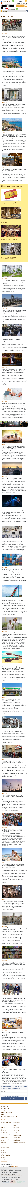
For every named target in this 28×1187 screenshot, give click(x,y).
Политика (3, 1130)
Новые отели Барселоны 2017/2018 (8, 221)
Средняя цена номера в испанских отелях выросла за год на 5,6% (14, 170)
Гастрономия (4, 1137)
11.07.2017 (4, 793)
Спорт (2, 1140)
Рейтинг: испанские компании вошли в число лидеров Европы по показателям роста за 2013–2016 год (13, 447)
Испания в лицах (17, 1129)
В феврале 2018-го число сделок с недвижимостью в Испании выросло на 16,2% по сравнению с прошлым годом (14, 480)
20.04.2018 (4, 367)
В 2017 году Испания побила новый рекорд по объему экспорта (12, 570)
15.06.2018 (4, 70)
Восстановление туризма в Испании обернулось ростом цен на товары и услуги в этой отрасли (13, 865)
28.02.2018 (4, 540)
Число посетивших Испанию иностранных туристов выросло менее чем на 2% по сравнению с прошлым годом (13, 37)
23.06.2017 (4, 899)
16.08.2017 (4, 730)
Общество (3, 1142)
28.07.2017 (4, 759)
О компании (20, 1)
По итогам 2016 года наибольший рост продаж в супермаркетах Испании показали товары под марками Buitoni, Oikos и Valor (13, 964)
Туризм (15, 1132)
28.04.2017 (4, 1067)
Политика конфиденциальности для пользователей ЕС (10, 1177)
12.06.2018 (4, 102)
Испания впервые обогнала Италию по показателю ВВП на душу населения (13, 369)
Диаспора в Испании (6, 1129)
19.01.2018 (4, 599)
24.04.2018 (4, 338)
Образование (17, 1137)
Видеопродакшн (5, 1147)
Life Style (3, 1127)
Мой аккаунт (4, 1161)
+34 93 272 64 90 (6, 3)
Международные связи (19, 1142)
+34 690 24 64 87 (6, 1)
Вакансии (3, 1152)
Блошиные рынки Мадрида (9, 239)
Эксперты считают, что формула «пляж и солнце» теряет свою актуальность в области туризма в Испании (14, 668)
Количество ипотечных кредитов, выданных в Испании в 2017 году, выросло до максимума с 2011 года (12, 543)
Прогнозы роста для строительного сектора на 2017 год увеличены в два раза (13, 796)
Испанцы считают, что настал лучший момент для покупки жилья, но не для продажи (13, 282)
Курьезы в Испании (6, 1144)
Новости (5, 11)
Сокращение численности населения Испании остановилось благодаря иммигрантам (13, 830)
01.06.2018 (4, 132)
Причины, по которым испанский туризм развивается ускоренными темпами (14, 72)
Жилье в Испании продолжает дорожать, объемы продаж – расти (14, 928)
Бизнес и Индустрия (6, 1122)
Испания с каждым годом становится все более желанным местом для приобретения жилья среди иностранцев (14, 135)
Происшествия (17, 1140)
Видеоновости (17, 1122)
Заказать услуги (22, 8)
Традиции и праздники (6, 1134)
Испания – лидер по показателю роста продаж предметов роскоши (13, 104)
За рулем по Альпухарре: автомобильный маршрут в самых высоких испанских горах (10, 258)
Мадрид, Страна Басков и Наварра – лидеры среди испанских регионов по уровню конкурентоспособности (13, 602)
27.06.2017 (4, 862)
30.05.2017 (4, 1030)
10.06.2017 (4, 926)
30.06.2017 (4, 827)
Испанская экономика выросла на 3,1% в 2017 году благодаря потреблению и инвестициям (14, 512)
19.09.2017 (4, 697)
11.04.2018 (4, 476)
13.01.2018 (4, 631)
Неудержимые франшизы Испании (12, 901)
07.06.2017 (4, 960)
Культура (16, 1139)
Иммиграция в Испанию (7, 1159)
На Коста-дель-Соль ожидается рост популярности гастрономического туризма (13, 1034)
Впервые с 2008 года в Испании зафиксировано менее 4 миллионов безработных (12, 762)
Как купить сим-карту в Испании (10, 203)
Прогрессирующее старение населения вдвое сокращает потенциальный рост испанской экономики (14, 1000)
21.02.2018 (4, 567)
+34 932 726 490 (14, 1166)
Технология (4, 1132)
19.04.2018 (4, 401)
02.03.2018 (4, 509)
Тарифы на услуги (5, 1154)
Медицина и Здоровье (6, 1139)
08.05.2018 (4, 308)
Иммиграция (16, 1127)
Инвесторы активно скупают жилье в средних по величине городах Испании (13, 732)
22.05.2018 (4, 278)
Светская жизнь (5, 1124)
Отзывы (3, 1157)
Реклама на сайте (5, 1155)
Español (26, 1)
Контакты (3, 1150)
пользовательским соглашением (13, 1096)
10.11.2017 (4, 665)
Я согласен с (11, 1096)
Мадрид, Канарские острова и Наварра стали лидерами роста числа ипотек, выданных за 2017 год (13, 405)
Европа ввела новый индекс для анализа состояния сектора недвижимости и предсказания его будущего (14, 311)
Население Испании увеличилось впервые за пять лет (12, 340)
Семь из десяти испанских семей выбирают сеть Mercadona (11, 699)
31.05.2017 (4, 997)
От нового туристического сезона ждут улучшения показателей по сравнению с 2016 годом (14, 1071)
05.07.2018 (4, 33)
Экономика (16, 1130)
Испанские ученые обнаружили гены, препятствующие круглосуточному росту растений (14, 634)
